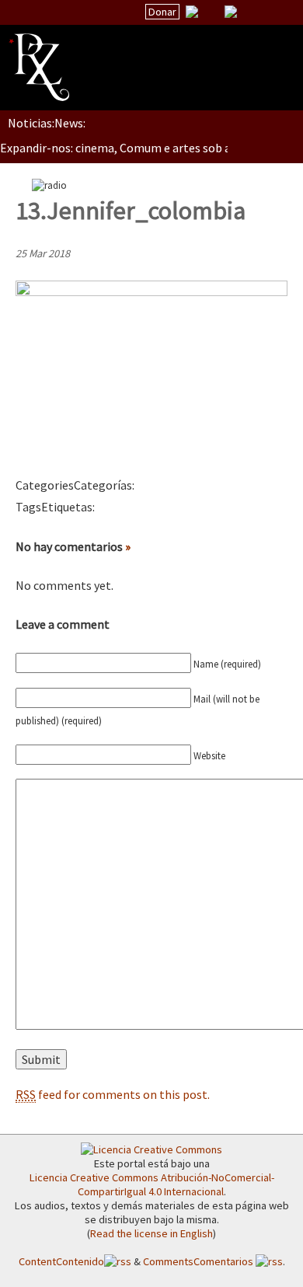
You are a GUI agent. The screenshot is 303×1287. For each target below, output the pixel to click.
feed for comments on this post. (113, 1094)
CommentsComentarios (199, 1261)
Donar (162, 12)
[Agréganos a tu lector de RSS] (277, 12)
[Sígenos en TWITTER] (211, 11)
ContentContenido (61, 1261)
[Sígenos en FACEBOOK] (250, 11)
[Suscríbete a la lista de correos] (192, 13)
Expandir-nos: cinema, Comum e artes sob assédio (132, 147)
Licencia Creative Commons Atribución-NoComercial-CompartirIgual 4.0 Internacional (152, 1184)
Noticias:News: (46, 123)
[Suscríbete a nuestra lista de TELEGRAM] (231, 11)
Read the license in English (151, 1233)
